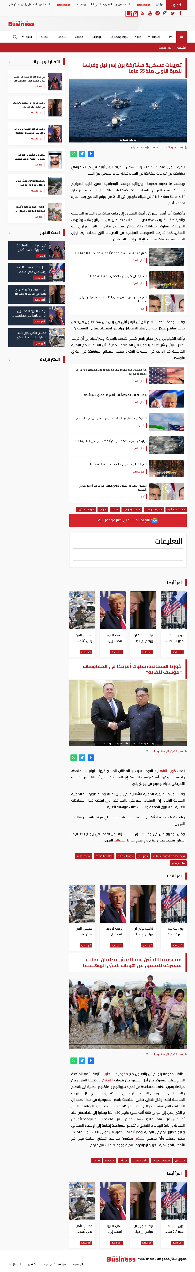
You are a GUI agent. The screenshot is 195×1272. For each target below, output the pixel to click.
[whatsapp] (73, 153)
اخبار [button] (139, 37)
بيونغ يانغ (143, 856)
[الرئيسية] (170, 37)
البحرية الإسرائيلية (176, 509)
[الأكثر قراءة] (9, 359)
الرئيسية (182, 47)
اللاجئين (108, 1074)
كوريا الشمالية (165, 771)
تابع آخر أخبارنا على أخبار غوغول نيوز (124, 519)
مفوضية (122, 1074)
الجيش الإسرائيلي (131, 509)
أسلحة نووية (83, 856)
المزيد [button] (45, 37)
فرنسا (115, 509)
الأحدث (62, 37)
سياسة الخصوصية (55, 1264)
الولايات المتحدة (104, 856)
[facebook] (90, 153)
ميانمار (96, 1160)
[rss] (142, 13)
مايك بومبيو (178, 863)
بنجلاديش (180, 1160)
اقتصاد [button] (155, 37)
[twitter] (82, 153)
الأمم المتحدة (140, 1160)
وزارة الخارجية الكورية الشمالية (169, 856)
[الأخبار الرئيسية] (9, 61)
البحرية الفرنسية (154, 509)
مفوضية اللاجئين (161, 1160)
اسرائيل (102, 509)
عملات (79, 37)
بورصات (96, 37)
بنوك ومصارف (119, 37)
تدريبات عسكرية (86, 509)
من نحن (33, 1264)
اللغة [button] (29, 37)
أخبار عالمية (165, 47)
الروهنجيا (109, 1160)
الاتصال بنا (14, 1264)
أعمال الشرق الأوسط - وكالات (168, 147)
